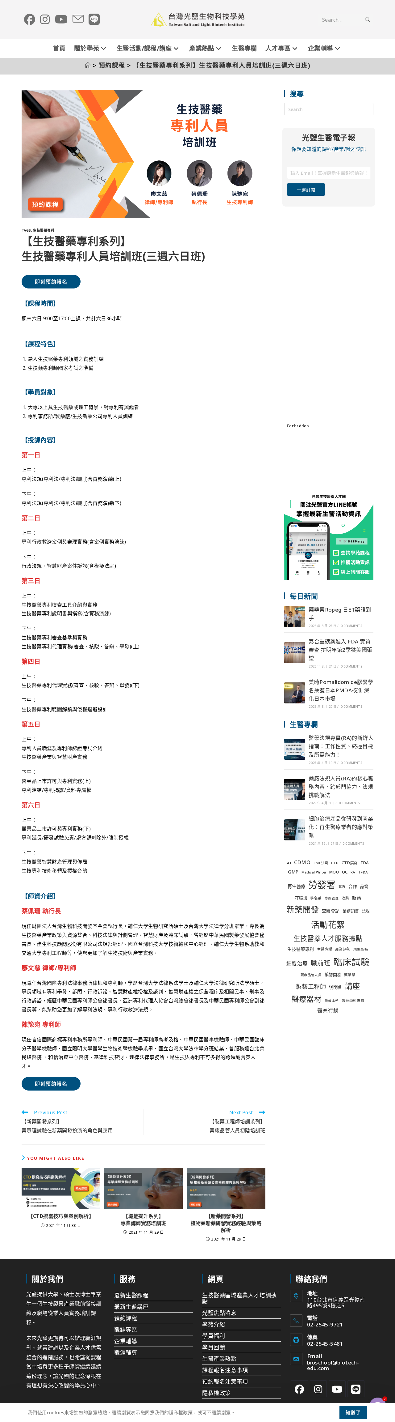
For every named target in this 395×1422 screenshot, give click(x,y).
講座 (352, 986)
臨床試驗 (351, 962)
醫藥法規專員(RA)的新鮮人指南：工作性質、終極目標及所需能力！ (341, 746)
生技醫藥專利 (43, 230)
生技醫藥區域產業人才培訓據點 (239, 1298)
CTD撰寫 (350, 862)
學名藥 (316, 898)
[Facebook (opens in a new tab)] (30, 19)
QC (345, 872)
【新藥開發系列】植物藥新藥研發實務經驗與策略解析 (226, 1223)
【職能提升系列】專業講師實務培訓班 (143, 1219)
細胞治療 (297, 963)
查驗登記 (331, 911)
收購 (345, 898)
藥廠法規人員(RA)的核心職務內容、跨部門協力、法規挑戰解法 (341, 787)
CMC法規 (321, 863)
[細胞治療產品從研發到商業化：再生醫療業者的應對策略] (294, 829)
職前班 (321, 963)
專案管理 (332, 898)
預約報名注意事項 (225, 1381)
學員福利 (213, 1335)
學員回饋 (213, 1347)
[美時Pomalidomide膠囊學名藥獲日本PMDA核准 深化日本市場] (294, 692)
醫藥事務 (332, 1000)
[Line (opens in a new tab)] (94, 19)
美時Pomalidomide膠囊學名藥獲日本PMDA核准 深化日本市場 (341, 690)
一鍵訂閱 (306, 190)
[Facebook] (299, 1388)
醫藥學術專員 (353, 1000)
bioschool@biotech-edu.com (333, 1365)
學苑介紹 (213, 1324)
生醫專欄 (324, 949)
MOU (334, 872)
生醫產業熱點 (219, 1358)
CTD (335, 863)
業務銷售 (351, 911)
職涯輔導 (125, 1352)
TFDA (363, 872)
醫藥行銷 (328, 1010)
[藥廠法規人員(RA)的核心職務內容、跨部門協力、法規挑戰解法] (294, 789)
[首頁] (88, 65)
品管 (364, 886)
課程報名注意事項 (225, 1370)
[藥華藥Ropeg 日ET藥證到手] (294, 616)
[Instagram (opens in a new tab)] (45, 19)
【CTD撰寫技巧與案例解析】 (61, 1216)
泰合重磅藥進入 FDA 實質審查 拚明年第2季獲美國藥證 (340, 650)
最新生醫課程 (131, 1295)
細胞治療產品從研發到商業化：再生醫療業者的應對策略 (341, 827)
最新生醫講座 (131, 1306)
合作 (352, 886)
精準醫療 (361, 949)
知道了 (353, 1412)
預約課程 (125, 1318)
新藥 (356, 898)
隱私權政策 (216, 1393)
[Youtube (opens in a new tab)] (61, 19)
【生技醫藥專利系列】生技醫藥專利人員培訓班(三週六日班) (221, 65)
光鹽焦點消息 (219, 1313)
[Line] (355, 1388)
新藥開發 (302, 909)
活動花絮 (328, 924)
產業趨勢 (343, 949)
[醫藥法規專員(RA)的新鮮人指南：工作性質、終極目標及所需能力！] (294, 749)
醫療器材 (307, 999)
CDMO (302, 862)
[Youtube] (337, 1388)
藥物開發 (333, 974)
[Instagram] (318, 1388)
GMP (293, 872)
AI (289, 862)
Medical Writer (313, 872)
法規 (366, 911)
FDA (364, 862)
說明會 (335, 987)
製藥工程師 (311, 986)
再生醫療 (297, 886)
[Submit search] (367, 20)
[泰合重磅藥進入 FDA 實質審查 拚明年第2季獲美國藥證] (294, 652)
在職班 (301, 898)
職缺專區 (125, 1329)
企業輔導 (125, 1341)
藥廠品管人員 (311, 975)
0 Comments (351, 626)
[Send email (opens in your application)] (78, 19)
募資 (342, 887)
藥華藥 (350, 974)
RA (353, 872)
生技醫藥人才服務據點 (328, 938)
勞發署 (321, 884)
